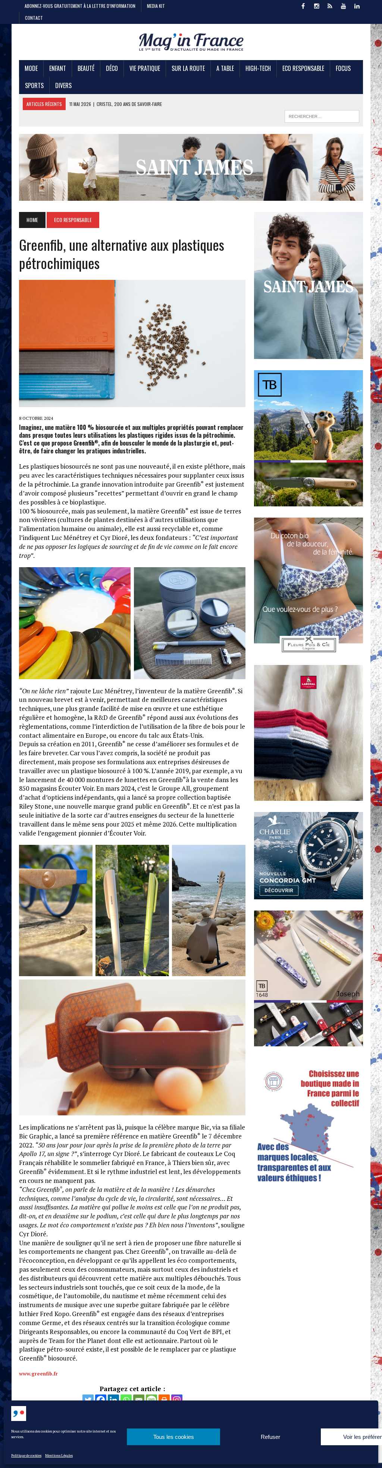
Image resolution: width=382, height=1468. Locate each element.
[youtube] (344, 5)
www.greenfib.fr (38, 1373)
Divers (63, 85)
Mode (31, 68)
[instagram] (317, 5)
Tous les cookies (173, 1437)
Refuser (270, 1437)
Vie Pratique (144, 68)
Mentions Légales (59, 1455)
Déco (112, 68)
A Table (225, 68)
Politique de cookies (26, 1455)
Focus (343, 68)
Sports (34, 85)
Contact (34, 18)
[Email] (138, 1400)
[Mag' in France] (191, 42)
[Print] (164, 1400)
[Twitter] (88, 1400)
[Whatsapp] (126, 1400)
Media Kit (156, 6)
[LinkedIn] (357, 5)
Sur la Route (188, 68)
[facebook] (303, 5)
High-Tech (258, 68)
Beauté (86, 68)
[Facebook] (100, 1400)
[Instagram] (176, 1400)
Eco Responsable (303, 68)
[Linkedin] (113, 1400)
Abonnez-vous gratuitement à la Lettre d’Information (80, 6)
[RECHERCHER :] (322, 115)
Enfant (57, 68)
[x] (330, 5)
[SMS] (151, 1400)
